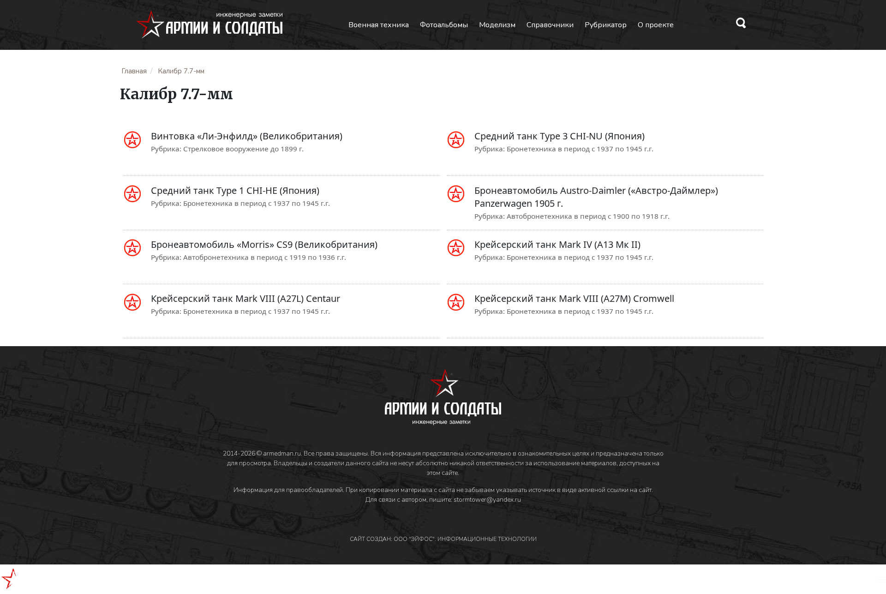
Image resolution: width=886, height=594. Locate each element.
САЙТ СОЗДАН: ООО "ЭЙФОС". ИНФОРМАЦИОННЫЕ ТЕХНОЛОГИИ (443, 539)
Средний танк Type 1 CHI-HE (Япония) (235, 190)
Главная (134, 71)
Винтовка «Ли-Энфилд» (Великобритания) (246, 136)
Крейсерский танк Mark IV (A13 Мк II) (557, 244)
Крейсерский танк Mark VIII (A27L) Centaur (245, 298)
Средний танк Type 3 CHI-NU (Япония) (559, 136)
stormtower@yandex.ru (487, 499)
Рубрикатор (606, 25)
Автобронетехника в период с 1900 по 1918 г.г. (588, 216)
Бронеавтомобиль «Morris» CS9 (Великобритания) (264, 244)
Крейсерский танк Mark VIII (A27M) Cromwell (574, 298)
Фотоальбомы (444, 25)
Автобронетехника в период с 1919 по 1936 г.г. (264, 257)
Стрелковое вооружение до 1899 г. (243, 148)
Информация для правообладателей (288, 490)
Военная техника (378, 25)
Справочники (550, 25)
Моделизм (497, 25)
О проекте (656, 25)
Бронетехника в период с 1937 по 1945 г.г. (580, 148)
